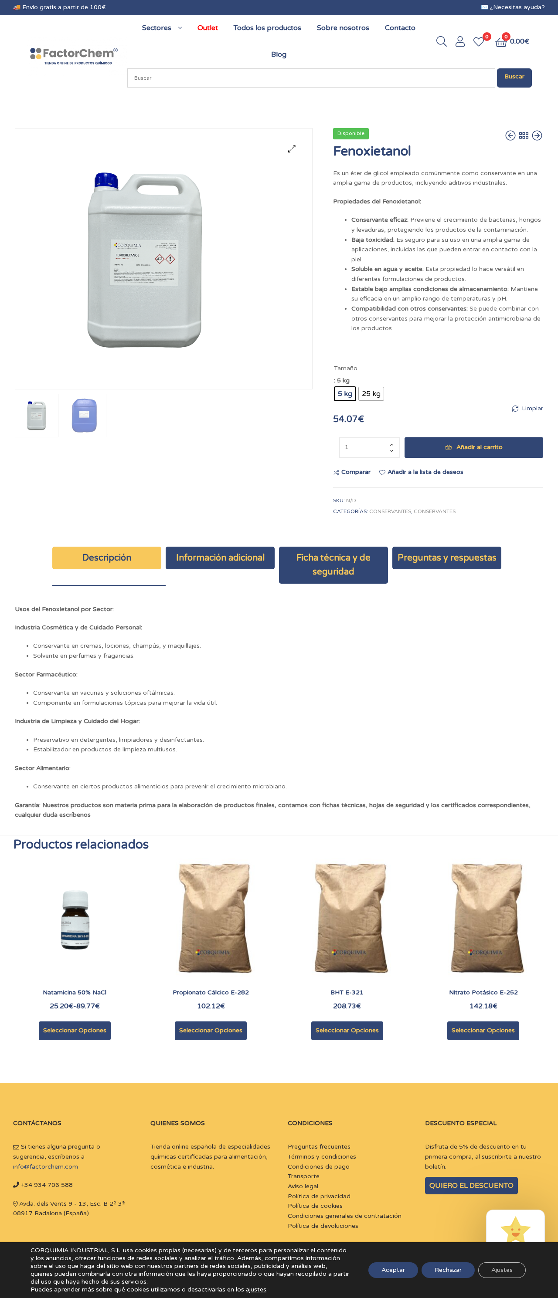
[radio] (345, 393)
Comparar (356, 472)
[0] (478, 41)
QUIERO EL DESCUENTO (471, 1185)
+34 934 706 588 (46, 1185)
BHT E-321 (347, 992)
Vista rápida (96, 926)
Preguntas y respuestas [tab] (447, 558)
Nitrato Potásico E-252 (483, 992)
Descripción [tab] (106, 558)
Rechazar (448, 1270)
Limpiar (532, 408)
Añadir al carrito (479, 447)
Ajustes (502, 1270)
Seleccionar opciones (74, 1030)
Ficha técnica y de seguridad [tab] (333, 565)
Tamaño (345, 368)
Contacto (400, 28)
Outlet (207, 28)
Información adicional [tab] (220, 558)
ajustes (256, 1289)
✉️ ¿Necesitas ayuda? (513, 7)
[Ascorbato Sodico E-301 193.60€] (537, 136)
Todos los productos (267, 28)
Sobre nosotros (343, 28)
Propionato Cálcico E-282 (211, 992)
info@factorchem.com (45, 1166)
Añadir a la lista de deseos (425, 472)
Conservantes (390, 511)
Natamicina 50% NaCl (74, 992)
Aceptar (393, 1270)
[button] (292, 149)
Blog (278, 54)
